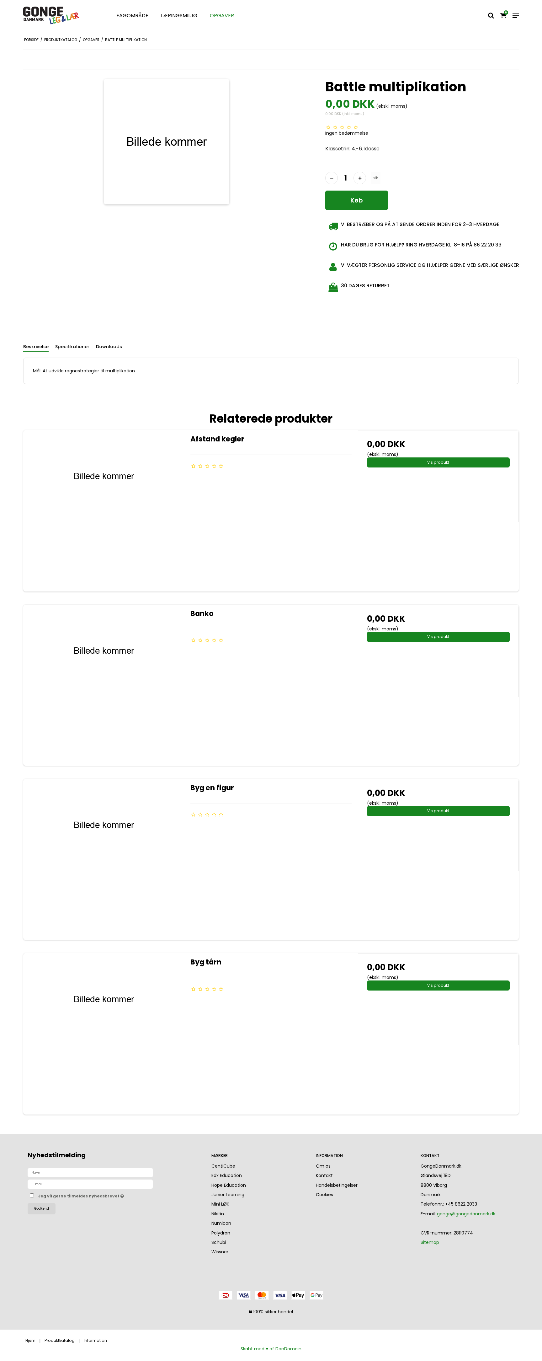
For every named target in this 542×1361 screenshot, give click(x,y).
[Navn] (90, 1172)
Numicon (221, 1223)
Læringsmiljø (179, 15)
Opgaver (222, 15)
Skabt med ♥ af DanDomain (271, 1349)
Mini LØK (220, 1204)
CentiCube (223, 1166)
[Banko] (103, 685)
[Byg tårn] (103, 1033)
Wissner (219, 1252)
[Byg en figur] (103, 859)
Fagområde (132, 15)
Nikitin (217, 1214)
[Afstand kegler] (103, 510)
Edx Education (226, 1175)
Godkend (41, 1208)
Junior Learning (227, 1194)
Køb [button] (356, 200)
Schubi (218, 1242)
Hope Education (228, 1185)
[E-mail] (90, 1184)
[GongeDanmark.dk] (62, 16)
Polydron (220, 1233)
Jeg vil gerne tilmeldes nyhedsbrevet (104, 1195)
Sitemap (430, 1242)
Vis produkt (438, 462)
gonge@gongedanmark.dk (466, 1214)
